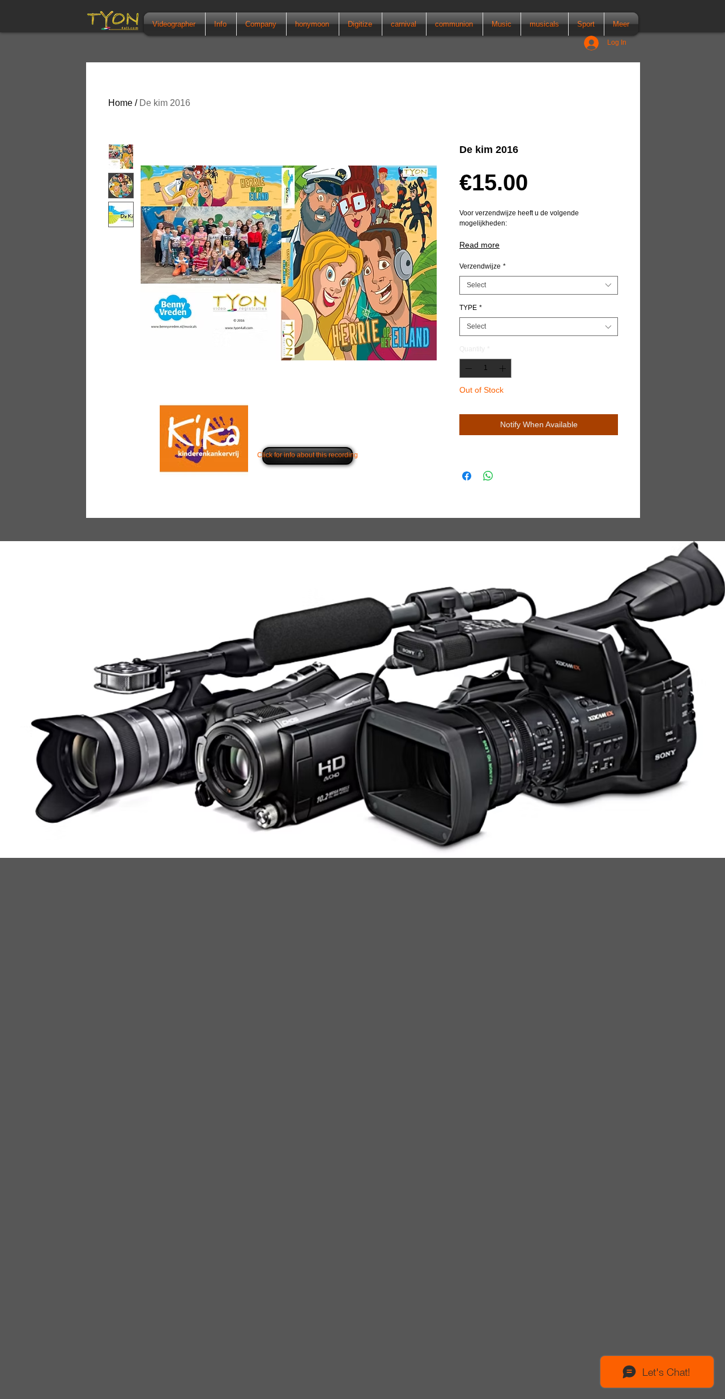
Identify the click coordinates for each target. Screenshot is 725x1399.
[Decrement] (467, 368)
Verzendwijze (482, 266)
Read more (479, 244)
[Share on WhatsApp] (488, 476)
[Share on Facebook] (467, 476)
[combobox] (538, 285)
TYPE (470, 308)
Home (120, 103)
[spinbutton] (485, 368)
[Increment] (503, 368)
